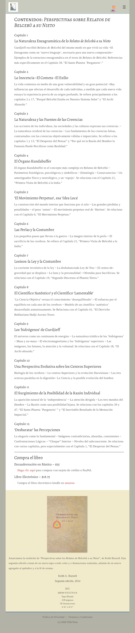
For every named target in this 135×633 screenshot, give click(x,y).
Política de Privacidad (53, 617)
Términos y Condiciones (80, 617)
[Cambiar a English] (113, 11)
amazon (69, 483)
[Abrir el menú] (124, 7)
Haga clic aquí (26, 470)
